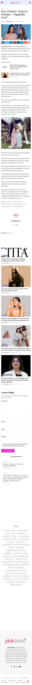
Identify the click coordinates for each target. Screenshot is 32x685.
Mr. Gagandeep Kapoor (23, 556)
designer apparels (21, 533)
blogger (13, 533)
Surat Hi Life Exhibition (23, 578)
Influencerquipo (20, 547)
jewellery (23, 550)
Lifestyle (5, 285)
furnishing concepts (24, 539)
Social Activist (24, 576)
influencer (10, 547)
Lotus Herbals (7, 553)
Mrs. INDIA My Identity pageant (11, 564)
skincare (17, 576)
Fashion (7, 8)
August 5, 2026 (14, 76)
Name (3, 422)
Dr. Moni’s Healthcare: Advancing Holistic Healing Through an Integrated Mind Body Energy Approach (15, 380)
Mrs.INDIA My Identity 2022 (22, 561)
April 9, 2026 (14, 322)
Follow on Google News (21, 682)
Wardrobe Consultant (17, 206)
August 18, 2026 (14, 70)
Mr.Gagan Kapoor (9, 559)
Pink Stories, (11, 647)
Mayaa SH (25, 553)
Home (2, 8)
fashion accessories (23, 536)
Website (3, 436)
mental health (6, 556)
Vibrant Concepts (21, 581)
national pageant (19, 567)
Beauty (5, 315)
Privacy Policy (4, 682)
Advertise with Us (12, 680)
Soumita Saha (6, 578)
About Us (3, 680)
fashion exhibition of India (9, 539)
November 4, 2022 (20, 21)
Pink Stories (9, 21)
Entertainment (7, 461)
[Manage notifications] (28, 681)
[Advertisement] (16, 506)
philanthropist (17, 573)
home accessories (6, 544)
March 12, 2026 (14, 384)
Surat (13, 578)
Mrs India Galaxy (25, 564)
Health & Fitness (7, 374)
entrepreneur (7, 536)
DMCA (11, 682)
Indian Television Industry (19, 204)
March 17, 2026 (14, 352)
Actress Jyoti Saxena (23, 530)
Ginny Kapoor (10, 541)
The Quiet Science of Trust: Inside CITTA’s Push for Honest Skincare (20, 74)
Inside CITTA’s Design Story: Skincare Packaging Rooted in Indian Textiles (18, 66)
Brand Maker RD (25, 677)
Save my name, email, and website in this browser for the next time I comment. (15, 445)
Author (7, 533)
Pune (24, 573)
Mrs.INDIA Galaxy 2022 (21, 559)
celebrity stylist (6, 204)
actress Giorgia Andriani (10, 530)
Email (3, 429)
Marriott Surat (16, 553)
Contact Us (20, 680)
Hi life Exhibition (20, 541)
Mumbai (10, 567)
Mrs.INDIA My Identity (7, 561)
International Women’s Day (12, 550)
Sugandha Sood (6, 206)
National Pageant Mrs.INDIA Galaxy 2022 (16, 570)
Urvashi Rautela (10, 581)
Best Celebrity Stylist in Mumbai (13, 201)
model (13, 556)
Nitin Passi (9, 573)
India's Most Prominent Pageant (21, 544)
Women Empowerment (16, 584)
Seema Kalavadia (8, 576)
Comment (4, 401)
